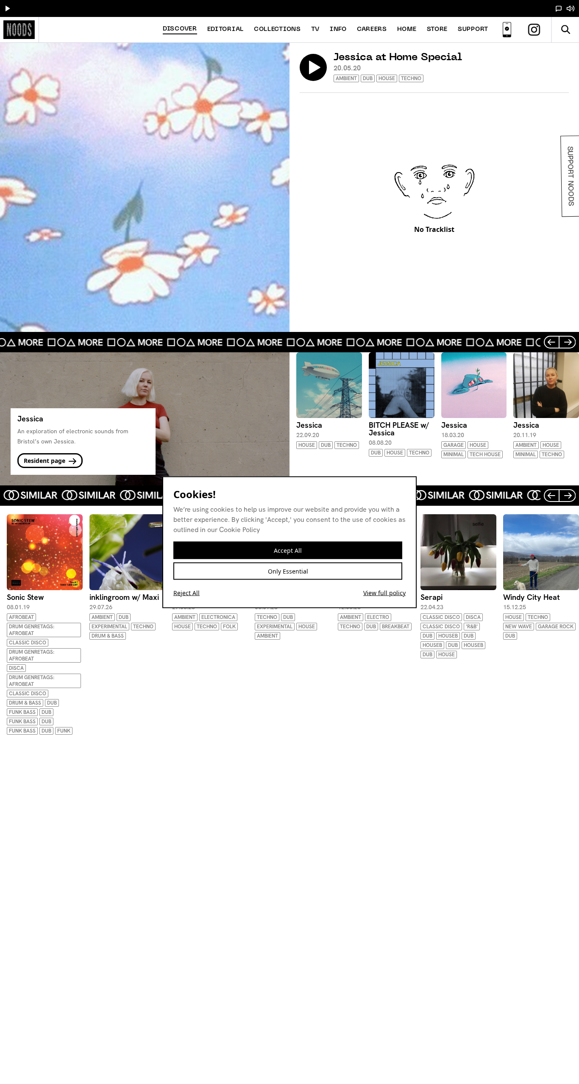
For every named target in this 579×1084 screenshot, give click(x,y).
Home (407, 29)
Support (473, 29)
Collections (277, 29)
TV (315, 29)
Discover (180, 29)
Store (437, 29)
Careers (372, 29)
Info (338, 29)
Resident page (45, 461)
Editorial (225, 29)
